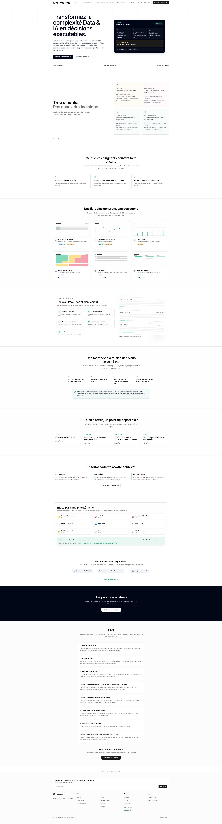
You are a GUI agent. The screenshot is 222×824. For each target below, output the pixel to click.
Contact (131, 2)
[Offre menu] (78, 3)
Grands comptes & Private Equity (105, 2)
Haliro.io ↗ (127, 810)
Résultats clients (105, 800)
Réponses (127, 797)
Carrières (103, 803)
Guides (126, 800)
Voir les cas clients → (111, 579)
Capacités (147, 2)
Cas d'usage (80, 800)
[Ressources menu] (126, 3)
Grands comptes (81, 803)
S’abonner (163, 786)
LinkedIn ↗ (165, 817)
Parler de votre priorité (161, 2)
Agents (79, 797)
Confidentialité (152, 797)
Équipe (102, 797)
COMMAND (62, 244)
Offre (75, 2)
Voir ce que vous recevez (83, 56)
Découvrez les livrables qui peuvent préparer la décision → (101, 543)
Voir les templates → (63, 247)
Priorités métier (86, 2)
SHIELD (61, 274)
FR (138, 2)
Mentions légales (153, 800)
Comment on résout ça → (60, 139)
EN (141, 2)
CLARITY (101, 244)
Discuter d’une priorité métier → (153, 540)
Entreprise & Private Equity (111, 485)
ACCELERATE (70, 244)
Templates (127, 803)
